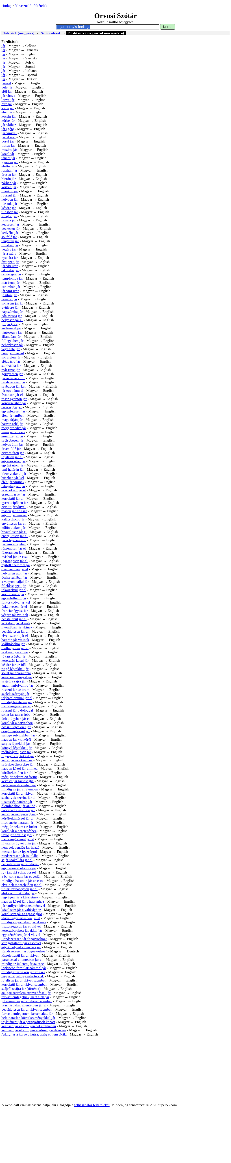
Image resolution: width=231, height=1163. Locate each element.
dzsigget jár (10, 262)
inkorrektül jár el (13, 590)
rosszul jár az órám (15, 689)
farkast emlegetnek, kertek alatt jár (27, 1013)
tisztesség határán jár (16, 802)
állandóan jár (11, 336)
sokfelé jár (9, 237)
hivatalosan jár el (14, 532)
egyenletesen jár (13, 411)
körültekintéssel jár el (17, 818)
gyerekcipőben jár (14, 503)
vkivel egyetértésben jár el (20, 918)
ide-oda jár (9, 204)
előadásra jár (10, 361)
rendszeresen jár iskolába (19, 856)
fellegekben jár (12, 341)
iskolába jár (10, 270)
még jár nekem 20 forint (19, 777)
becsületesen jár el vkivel (20, 864)
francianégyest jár (14, 611)
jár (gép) (7, 129)
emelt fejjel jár (12, 436)
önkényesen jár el (14, 606)
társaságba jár (11, 407)
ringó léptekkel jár (15, 669)
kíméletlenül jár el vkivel (20, 955)
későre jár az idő (13, 665)
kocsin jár (8, 116)
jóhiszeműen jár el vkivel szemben (26, 1001)
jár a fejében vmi (13, 540)
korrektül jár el (12, 498)
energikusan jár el (14, 536)
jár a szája (8, 253)
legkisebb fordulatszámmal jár (23, 968)
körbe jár (8, 120)
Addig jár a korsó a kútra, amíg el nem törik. (34, 1034)
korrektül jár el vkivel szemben (24, 984)
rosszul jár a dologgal (17, 710)
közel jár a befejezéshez (18, 831)
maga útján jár (12, 419)
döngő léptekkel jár (15, 731)
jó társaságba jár (13, 656)
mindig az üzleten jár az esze (22, 964)
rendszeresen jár (13, 382)
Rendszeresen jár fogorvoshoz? (24, 939)
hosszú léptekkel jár (16, 727)
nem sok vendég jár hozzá (20, 847)
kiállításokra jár (13, 644)
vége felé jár (10, 349)
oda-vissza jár (11, 316)
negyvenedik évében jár (18, 785)
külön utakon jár (13, 527)
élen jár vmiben (12, 415)
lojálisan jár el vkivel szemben (23, 980)
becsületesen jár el (15, 631)
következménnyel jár (16, 677)
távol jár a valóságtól (16, 835)
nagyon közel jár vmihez (19, 768)
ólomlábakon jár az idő (18, 806)
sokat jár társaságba (15, 714)
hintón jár (8, 179)
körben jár (8, 187)
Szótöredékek (51, 33)
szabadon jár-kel (13, 386)
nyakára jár (9, 258)
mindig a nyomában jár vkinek (23, 922)
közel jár (7, 154)
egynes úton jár (12, 453)
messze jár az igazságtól (19, 851)
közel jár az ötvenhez (16, 760)
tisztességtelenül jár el (17, 839)
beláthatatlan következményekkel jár (28, 1018)
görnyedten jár (12, 374)
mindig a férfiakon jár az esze (23, 972)
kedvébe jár (9, 233)
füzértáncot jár (12, 552)
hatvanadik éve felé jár (18, 810)
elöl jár (6, 91)
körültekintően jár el (16, 773)
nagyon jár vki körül (16, 739)
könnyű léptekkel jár (16, 748)
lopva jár (7, 100)
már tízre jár (10, 370)
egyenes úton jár (13, 461)
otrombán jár (10, 287)
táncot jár (8, 158)
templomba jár (12, 278)
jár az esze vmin (13, 378)
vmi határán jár (12, 469)
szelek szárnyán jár (15, 694)
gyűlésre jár (10, 307)
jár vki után (9, 266)
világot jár (9, 216)
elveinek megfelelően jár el (21, 885)
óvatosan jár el (12, 395)
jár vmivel (9, 133)
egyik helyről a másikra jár (21, 947)
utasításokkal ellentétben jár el (23, 1005)
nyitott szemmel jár (15, 565)
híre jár (6, 104)
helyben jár (9, 199)
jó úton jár (9, 295)
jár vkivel (8, 137)
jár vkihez (8, 125)
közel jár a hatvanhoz (17, 723)
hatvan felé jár (12, 424)
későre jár (8, 208)
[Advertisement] (115, 1073)
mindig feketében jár (16, 702)
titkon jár (8, 145)
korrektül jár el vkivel (17, 793)
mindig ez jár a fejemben (19, 789)
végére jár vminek (14, 615)
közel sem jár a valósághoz (21, 910)
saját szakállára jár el (16, 860)
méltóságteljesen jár (16, 752)
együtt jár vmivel (14, 515)
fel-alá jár (8, 220)
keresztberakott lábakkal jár (21, 930)
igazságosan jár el (14, 561)
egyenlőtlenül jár (13, 598)
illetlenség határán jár (17, 822)
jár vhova (8, 96)
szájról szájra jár (13, 681)
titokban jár (9, 245)
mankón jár (9, 191)
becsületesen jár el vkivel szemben (26, 1009)
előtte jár (8, 166)
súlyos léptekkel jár (15, 743)
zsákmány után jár (14, 652)
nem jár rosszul (12, 353)
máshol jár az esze (14, 557)
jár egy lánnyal (12, 390)
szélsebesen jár (12, 440)
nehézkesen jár (12, 345)
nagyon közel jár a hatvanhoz (22, 901)
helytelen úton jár (14, 573)
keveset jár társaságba (17, 781)
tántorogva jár (11, 332)
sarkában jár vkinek (15, 623)
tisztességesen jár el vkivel (21, 926)
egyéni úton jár (12, 465)
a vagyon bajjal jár (15, 581)
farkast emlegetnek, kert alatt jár (25, 997)
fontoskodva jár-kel (15, 602)
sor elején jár (11, 357)
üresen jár (8, 174)
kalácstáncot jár (13, 519)
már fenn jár (10, 282)
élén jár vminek (12, 482)
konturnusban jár (13, 403)
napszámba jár (12, 312)
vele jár (6, 87)
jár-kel (6, 83)
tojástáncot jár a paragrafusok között (28, 1022)
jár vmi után (10, 291)
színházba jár (11, 366)
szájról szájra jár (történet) (21, 989)
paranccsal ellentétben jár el (22, 959)
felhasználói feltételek (31, 6)
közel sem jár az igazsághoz (21, 914)
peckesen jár (10, 228)
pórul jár (7, 141)
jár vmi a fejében (13, 544)
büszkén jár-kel (12, 478)
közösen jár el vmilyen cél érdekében (28, 1026)
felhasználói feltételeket (92, 1105)
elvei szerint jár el (14, 635)
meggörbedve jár (13, 428)
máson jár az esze (14, 511)
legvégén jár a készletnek (19, 897)
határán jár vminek (15, 640)
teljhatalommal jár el (16, 698)
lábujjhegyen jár (13, 486)
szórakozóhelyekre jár (17, 764)
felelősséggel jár (13, 586)
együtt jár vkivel (13, 507)
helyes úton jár (12, 444)
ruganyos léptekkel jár (17, 756)
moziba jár (9, 150)
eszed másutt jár (13, 494)
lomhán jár (9, 170)
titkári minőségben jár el (19, 889)
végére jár (8, 249)
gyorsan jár (9, 162)
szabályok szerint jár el (18, 797)
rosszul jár (9, 195)
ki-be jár (7, 108)
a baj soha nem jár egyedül (21, 876)
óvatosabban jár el (14, 569)
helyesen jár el (12, 320)
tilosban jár (9, 212)
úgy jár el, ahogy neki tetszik (22, 976)
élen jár (6, 112)
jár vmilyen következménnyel (23, 905)
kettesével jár (11, 328)
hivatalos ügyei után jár (18, 843)
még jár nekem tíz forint (19, 827)
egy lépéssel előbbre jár (18, 868)
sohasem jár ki (12, 303)
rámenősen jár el (13, 548)
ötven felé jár (11, 449)
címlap (6, 6)
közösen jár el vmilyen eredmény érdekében (33, 1030)
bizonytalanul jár (13, 473)
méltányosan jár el (15, 648)
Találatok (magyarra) (18, 33)
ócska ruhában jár (14, 577)
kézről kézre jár (12, 594)
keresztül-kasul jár (15, 660)
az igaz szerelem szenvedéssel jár (26, 993)
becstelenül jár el (14, 619)
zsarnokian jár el (13, 490)
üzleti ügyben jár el (15, 719)
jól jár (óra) (9, 324)
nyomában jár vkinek (16, 627)
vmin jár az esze (13, 432)
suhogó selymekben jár (18, 735)
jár (3, 46)
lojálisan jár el (12, 457)
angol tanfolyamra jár (17, 685)
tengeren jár (10, 241)
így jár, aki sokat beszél (18, 872)
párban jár (8, 183)
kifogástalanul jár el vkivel (21, 943)
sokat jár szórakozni (16, 673)
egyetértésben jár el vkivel (20, 935)
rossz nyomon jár (14, 399)
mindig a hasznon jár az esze (22, 881)
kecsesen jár (10, 224)
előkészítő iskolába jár (17, 893)
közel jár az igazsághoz (18, 814)
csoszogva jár (11, 274)
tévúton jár (9, 299)
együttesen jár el (13, 523)
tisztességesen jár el (16, 706)
